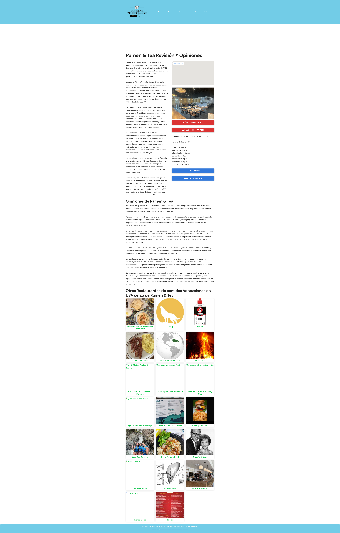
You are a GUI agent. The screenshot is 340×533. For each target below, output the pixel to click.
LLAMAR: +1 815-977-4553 (193, 130)
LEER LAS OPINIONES (193, 178)
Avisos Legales (155, 529)
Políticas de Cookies (177, 529)
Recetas (161, 12)
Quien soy (198, 12)
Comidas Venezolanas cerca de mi (179, 12)
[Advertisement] (170, 37)
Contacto (207, 12)
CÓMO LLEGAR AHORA (193, 122)
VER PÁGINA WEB (193, 171)
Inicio (154, 12)
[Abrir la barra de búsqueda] (212, 12)
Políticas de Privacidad (166, 529)
